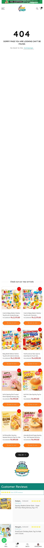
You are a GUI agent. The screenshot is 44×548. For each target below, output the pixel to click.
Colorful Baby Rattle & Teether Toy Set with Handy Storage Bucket (11, 314)
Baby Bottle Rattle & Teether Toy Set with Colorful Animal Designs (11, 355)
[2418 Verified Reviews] (22, 477)
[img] (5, 492)
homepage (28, 48)
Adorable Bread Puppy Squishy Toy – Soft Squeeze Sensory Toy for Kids (32, 436)
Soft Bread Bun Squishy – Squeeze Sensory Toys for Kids (11, 436)
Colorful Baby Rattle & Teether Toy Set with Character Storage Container (32, 314)
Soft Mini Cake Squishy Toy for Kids (32, 395)
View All (21, 455)
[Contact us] (4, 540)
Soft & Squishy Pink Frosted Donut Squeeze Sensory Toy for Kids (11, 396)
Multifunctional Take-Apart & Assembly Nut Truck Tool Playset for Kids (32, 355)
